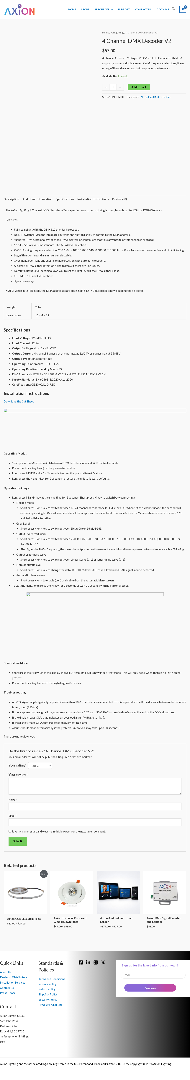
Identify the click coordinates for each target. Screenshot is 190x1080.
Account (163, 9)
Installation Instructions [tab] (93, 199)
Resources (101, 9)
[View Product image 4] (84, 173)
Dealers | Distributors (13, 977)
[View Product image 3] (61, 173)
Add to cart (138, 87)
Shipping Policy (48, 994)
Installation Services (12, 982)
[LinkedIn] (88, 962)
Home (72, 9)
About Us (5, 972)
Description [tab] (11, 199)
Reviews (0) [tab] (119, 199)
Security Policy (48, 999)
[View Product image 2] (37, 173)
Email (13, 815)
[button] (174, 9)
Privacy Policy (47, 984)
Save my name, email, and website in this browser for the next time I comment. (59, 831)
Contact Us (143, 9)
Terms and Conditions (52, 979)
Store (85, 9)
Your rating (18, 765)
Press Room (7, 993)
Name (13, 799)
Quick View (25, 911)
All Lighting (117, 32)
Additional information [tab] (37, 199)
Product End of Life (51, 1004)
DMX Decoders (161, 97)
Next (94, 173)
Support (124, 9)
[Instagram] (95, 962)
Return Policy (47, 989)
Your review (18, 774)
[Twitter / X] (103, 962)
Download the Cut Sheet (19, 401)
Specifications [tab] (65, 199)
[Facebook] (80, 962)
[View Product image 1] (14, 173)
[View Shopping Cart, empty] (182, 9)
